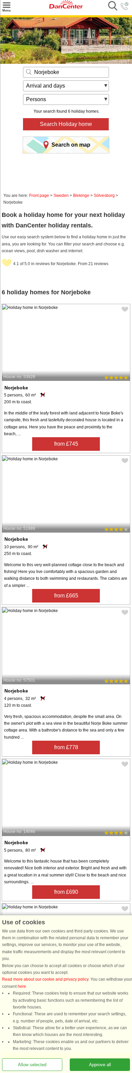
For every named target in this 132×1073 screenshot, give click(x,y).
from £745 (66, 444)
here (22, 986)
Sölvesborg (104, 195)
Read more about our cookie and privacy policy (45, 979)
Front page (39, 195)
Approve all (100, 1064)
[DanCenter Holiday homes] (66, 7)
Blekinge (81, 195)
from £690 (66, 892)
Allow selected (32, 1064)
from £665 (66, 595)
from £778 (66, 747)
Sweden (61, 195)
